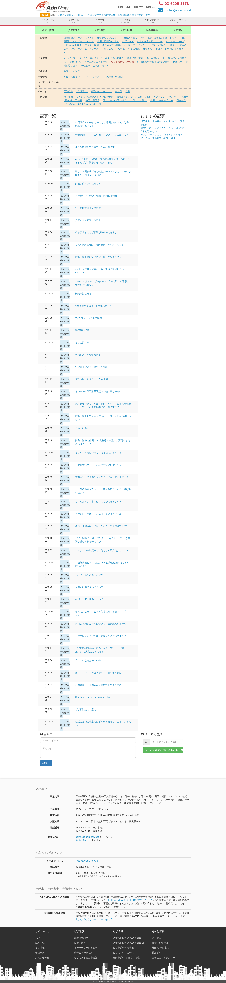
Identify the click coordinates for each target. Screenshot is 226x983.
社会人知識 (134, 48)
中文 (139, 6)
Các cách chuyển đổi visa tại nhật (92, 697)
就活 (172, 45)
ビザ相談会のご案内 (85, 709)
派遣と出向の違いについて (89, 587)
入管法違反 (74, 30)
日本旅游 (70, 104)
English (124, 6)
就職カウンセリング (101, 91)
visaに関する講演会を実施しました (93, 305)
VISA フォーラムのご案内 (88, 318)
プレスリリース (178, 21)
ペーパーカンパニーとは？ (89, 574)
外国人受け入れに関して (88, 183)
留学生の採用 (92, 45)
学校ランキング (72, 71)
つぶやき (173, 96)
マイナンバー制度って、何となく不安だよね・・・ (102, 550)
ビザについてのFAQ (123, 952)
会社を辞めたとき (155, 58)
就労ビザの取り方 (114, 58)
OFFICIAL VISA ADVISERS (127, 937)
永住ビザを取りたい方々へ (95, 65)
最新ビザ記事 (81, 937)
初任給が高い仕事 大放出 (116, 45)
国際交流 (68, 91)
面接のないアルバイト (108, 37)
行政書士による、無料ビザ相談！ (92, 366)
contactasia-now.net (178, 10)
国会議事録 (152, 30)
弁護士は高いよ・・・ (86, 428)
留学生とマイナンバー (163, 957)
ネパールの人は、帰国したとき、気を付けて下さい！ (103, 525)
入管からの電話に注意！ (88, 220)
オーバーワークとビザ (75, 58)
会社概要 (126, 21)
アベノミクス (140, 45)
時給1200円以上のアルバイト (163, 37)
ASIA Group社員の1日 (89, 104)
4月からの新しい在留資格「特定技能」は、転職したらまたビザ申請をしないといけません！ (102, 160)
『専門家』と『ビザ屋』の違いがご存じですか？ (100, 635)
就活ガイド (128, 41)
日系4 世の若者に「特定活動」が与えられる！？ (100, 244)
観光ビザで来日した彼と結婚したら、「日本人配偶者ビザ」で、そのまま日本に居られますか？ (103, 405)
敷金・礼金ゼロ (72, 76)
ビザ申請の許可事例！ (124, 947)
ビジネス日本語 (158, 45)
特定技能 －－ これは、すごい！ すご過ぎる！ (102, 134)
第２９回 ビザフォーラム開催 (91, 379)
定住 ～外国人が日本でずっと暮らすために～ (99, 672)
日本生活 (181, 100)
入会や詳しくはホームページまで (93, 919)
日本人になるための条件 (88, 660)
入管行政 (177, 30)
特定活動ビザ (82, 330)
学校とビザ (96, 58)
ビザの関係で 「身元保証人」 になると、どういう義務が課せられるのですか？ (102, 539)
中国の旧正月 (92, 100)
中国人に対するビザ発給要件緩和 (158, 137)
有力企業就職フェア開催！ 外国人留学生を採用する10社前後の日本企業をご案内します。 (103, 14)
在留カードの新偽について (89, 599)
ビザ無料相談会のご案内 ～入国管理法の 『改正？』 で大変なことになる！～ (100, 649)
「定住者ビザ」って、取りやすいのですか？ (98, 464)
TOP (37, 937)
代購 (128, 91)
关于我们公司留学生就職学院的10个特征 (96, 195)
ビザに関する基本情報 (95, 61)
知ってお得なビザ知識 (122, 61)
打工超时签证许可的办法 (88, 208)
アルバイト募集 (73, 45)
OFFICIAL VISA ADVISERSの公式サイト (127, 900)
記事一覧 (74, 21)
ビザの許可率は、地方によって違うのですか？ (99, 513)
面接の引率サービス (134, 37)
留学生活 (68, 96)
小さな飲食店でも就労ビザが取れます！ (96, 146)
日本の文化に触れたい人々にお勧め (94, 96)
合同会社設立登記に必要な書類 (153, 61)
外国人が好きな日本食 (161, 100)
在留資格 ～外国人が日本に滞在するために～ (99, 684)
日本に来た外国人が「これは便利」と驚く (125, 100)
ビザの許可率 (82, 342)
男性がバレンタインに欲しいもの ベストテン (141, 96)
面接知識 (147, 48)
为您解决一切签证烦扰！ (88, 354)
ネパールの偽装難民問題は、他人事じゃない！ (99, 391)
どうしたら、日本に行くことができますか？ (98, 501)
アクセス (156, 937)
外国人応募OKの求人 (108, 41)
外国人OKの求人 (160, 947)
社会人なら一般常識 (114, 48)
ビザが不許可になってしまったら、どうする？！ (100, 452)
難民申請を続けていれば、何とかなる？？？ (98, 256)
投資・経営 (75, 61)
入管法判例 (126, 30)
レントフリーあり (92, 76)
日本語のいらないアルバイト (79, 37)
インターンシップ (175, 41)
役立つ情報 (48, 30)
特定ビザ (177, 61)
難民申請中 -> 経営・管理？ (127, 957)
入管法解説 (100, 30)
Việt (151, 6)
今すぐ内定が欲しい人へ (150, 41)
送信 (47, 763)
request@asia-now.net (87, 860)
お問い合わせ (152, 21)
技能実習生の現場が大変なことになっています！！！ (103, 477)
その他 (118, 91)
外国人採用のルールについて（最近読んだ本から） (102, 623)
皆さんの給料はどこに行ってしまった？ (161, 134)
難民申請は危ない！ (85, 293)
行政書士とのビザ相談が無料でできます (96, 232)
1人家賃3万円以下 (114, 76)
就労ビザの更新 (135, 58)
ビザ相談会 (82, 91)
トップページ (48, 21)
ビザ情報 (100, 21)
